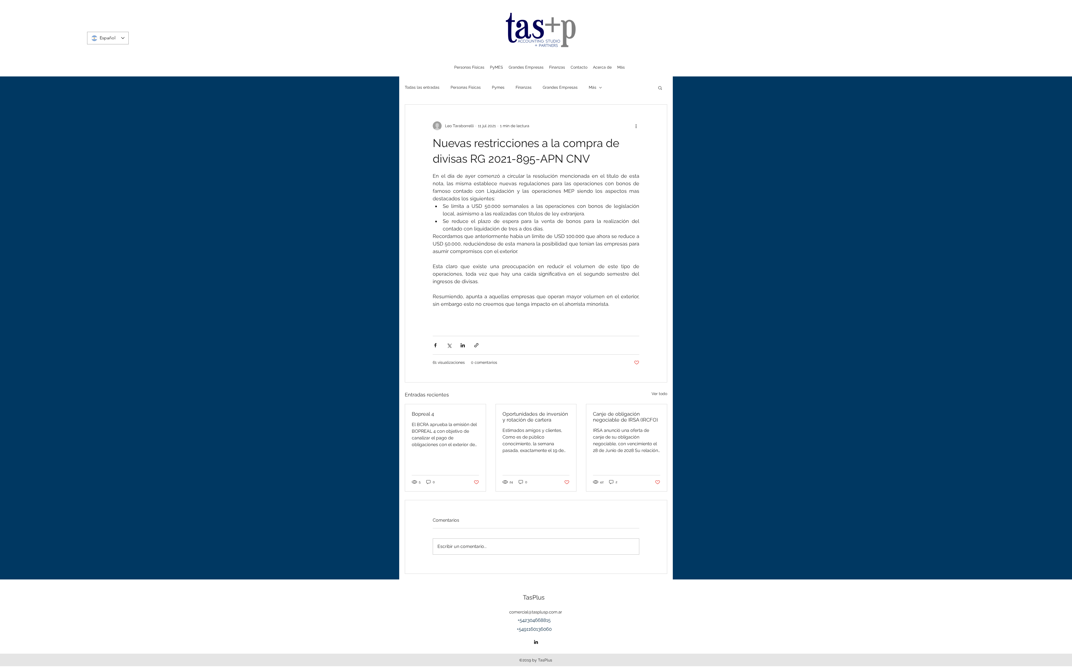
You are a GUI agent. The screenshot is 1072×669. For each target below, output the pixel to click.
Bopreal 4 (423, 414)
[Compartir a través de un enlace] (476, 345)
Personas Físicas (466, 87)
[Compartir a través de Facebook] (435, 345)
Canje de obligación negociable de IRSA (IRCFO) (625, 417)
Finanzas (524, 87)
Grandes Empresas (560, 87)
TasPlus (534, 597)
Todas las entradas (422, 87)
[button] (660, 87)
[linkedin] (536, 642)
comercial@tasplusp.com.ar (535, 612)
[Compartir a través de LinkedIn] (462, 345)
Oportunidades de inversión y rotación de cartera (535, 417)
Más (592, 87)
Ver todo (659, 393)
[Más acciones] (636, 125)
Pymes (498, 87)
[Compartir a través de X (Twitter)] (449, 345)
